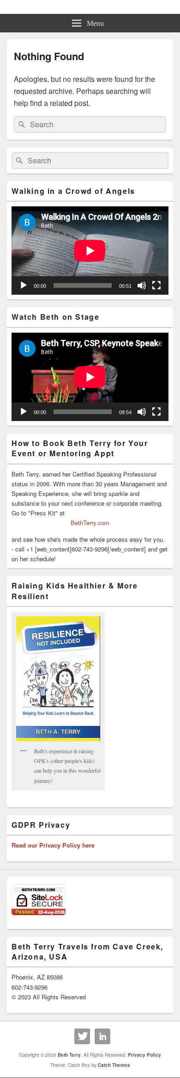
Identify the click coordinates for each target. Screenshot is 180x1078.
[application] (90, 250)
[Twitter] (82, 1036)
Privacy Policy (144, 1055)
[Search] (21, 124)
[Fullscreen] (156, 285)
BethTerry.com (90, 522)
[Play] (23, 285)
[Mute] (141, 285)
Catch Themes (114, 1065)
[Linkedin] (102, 1036)
